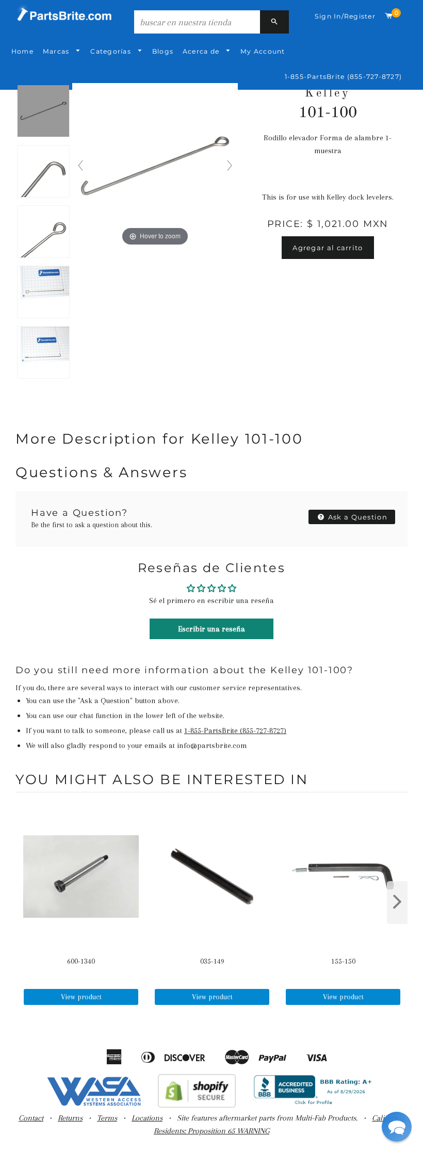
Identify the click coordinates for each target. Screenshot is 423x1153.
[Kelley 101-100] (43, 111)
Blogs (162, 51)
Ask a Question (357, 517)
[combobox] (197, 22)
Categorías (111, 51)
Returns (70, 1118)
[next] (397, 902)
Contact (31, 1118)
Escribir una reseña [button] (211, 629)
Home (22, 51)
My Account (262, 51)
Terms (107, 1118)
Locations (147, 1118)
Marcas (57, 51)
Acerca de (202, 51)
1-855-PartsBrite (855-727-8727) (343, 76)
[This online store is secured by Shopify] (197, 1105)
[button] (397, 1127)
